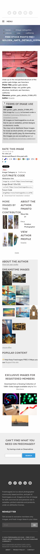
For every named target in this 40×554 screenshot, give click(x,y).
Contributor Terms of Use (21, 546)
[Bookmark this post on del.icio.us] (5, 159)
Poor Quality (5, 151)
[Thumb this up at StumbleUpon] (36, 159)
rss (20, 13)
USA (18, 33)
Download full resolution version (17, 196)
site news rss (20, 483)
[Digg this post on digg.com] (10, 159)
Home (8, 30)
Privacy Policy (19, 549)
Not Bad (7, 151)
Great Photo (11, 151)
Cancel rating (3, 151)
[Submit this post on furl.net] (19, 159)
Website (14, 474)
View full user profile (10, 264)
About (8, 549)
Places (9, 33)
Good (9, 151)
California (30, 33)
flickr (31, 13)
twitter (9, 13)
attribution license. (17, 505)
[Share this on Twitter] (5, 161)
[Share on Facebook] (14, 159)
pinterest (25, 13)
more (17, 253)
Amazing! (13, 151)
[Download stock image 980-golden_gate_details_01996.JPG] (19, 64)
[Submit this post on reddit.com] (32, 159)
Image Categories (23, 30)
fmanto (11, 98)
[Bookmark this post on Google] (23, 159)
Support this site (12, 362)
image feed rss (25, 483)
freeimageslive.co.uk (14, 5)
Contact (30, 549)
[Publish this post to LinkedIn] (27, 159)
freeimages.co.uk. (9, 497)
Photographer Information (13, 544)
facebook (15, 13)
